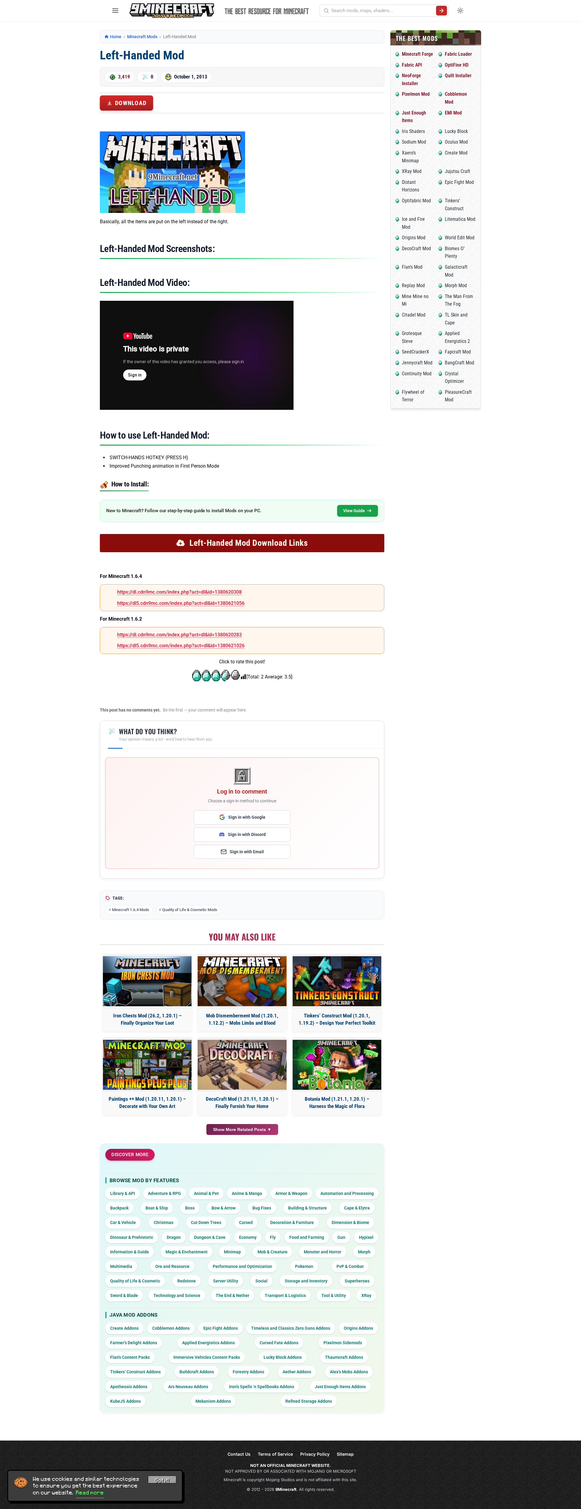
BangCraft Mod (459, 363)
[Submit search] (441, 10)
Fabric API (412, 65)
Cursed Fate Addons (279, 1342)
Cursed (246, 1222)
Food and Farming (306, 1237)
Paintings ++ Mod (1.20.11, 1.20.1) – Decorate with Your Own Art (147, 1102)
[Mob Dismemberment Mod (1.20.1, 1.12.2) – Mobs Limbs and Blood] (242, 981)
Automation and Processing (347, 1193)
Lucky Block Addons (283, 1357)
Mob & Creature (272, 1251)
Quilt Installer (458, 75)
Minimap (232, 1251)
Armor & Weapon (291, 1193)
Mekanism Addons (213, 1401)
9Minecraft (286, 1489)
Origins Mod (413, 237)
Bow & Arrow (223, 1208)
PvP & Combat (350, 1266)
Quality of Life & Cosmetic (135, 1281)
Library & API (122, 1193)
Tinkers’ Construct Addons (135, 1371)
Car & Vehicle (123, 1222)
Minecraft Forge (417, 54)
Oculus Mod (456, 142)
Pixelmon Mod (416, 94)
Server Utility (225, 1281)
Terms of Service (275, 1454)
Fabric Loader (458, 54)
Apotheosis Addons (128, 1386)
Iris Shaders (413, 131)
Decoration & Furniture (292, 1222)
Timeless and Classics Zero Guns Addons (290, 1328)
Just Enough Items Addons (340, 1386)
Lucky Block (456, 131)
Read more (90, 1493)
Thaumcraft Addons (344, 1357)
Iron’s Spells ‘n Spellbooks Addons (261, 1386)
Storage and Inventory (306, 1281)
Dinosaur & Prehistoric (131, 1237)
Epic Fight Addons (220, 1328)
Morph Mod (456, 285)
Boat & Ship (157, 1208)
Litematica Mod (460, 219)
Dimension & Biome (350, 1222)
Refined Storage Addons (308, 1401)
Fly (273, 1237)
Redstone (186, 1281)
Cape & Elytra (357, 1208)
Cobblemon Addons (171, 1328)
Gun (341, 1237)
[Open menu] (115, 10)
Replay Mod (413, 285)
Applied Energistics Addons (208, 1342)
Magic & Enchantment (187, 1251)
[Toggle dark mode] (460, 10)
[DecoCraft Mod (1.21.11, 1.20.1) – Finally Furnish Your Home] (242, 1065)
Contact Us (239, 1454)
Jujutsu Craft (457, 171)
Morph (364, 1251)
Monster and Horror (322, 1251)
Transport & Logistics (285, 1295)
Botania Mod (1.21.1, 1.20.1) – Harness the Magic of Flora (337, 1102)
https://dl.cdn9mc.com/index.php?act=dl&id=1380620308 (179, 592)
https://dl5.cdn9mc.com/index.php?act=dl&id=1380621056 (181, 603)
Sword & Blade (124, 1295)
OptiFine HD (456, 65)
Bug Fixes (261, 1208)
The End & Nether (232, 1295)
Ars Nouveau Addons (188, 1386)
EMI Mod (453, 113)
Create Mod (456, 153)
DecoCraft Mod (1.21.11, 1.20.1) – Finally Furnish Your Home (242, 1102)
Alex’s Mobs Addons (349, 1371)
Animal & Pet (206, 1193)
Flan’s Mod (412, 267)
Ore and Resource (172, 1266)
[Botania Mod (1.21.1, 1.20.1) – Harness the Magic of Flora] (337, 1065)
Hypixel (366, 1237)
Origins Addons (358, 1328)
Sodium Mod (414, 142)
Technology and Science (176, 1295)
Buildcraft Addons (196, 1371)
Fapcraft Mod (458, 352)
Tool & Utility (333, 1295)
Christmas (163, 1222)
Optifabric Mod (416, 201)
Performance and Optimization (242, 1266)
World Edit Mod (459, 237)
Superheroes (357, 1281)
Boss (190, 1208)
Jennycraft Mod (417, 363)
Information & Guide (129, 1251)
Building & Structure (307, 1208)
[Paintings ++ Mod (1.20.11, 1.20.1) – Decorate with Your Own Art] (147, 1065)
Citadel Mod (413, 315)
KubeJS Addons (125, 1401)
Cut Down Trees (206, 1222)
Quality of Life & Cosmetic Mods (189, 909)
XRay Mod (412, 171)
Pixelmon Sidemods (342, 1342)
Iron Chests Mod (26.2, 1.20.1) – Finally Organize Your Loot (147, 1019)
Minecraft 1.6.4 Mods (130, 909)
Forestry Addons (248, 1371)
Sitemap (345, 1454)
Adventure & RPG (164, 1193)
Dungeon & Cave (209, 1237)
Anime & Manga (247, 1193)
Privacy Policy (315, 1454)
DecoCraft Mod (416, 248)
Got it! (162, 1480)
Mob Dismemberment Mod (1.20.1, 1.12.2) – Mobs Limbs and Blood (242, 1019)
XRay (366, 1295)
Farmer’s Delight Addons (133, 1342)
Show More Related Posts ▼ (242, 1129)
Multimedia (121, 1266)
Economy (248, 1237)
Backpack (119, 1208)
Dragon (174, 1237)
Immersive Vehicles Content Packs (206, 1357)
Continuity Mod (417, 373)
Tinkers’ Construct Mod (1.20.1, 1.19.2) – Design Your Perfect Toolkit (337, 1019)
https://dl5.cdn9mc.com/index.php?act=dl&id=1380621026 (181, 645)
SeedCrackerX (415, 352)
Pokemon (304, 1266)
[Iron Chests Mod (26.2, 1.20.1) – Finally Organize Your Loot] (147, 981)
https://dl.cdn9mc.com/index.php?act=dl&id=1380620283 (179, 635)
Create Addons (124, 1328)
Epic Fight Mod (459, 182)
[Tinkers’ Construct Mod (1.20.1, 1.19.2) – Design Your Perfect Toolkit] (337, 981)
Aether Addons (297, 1371)
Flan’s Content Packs (130, 1357)
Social (261, 1281)
